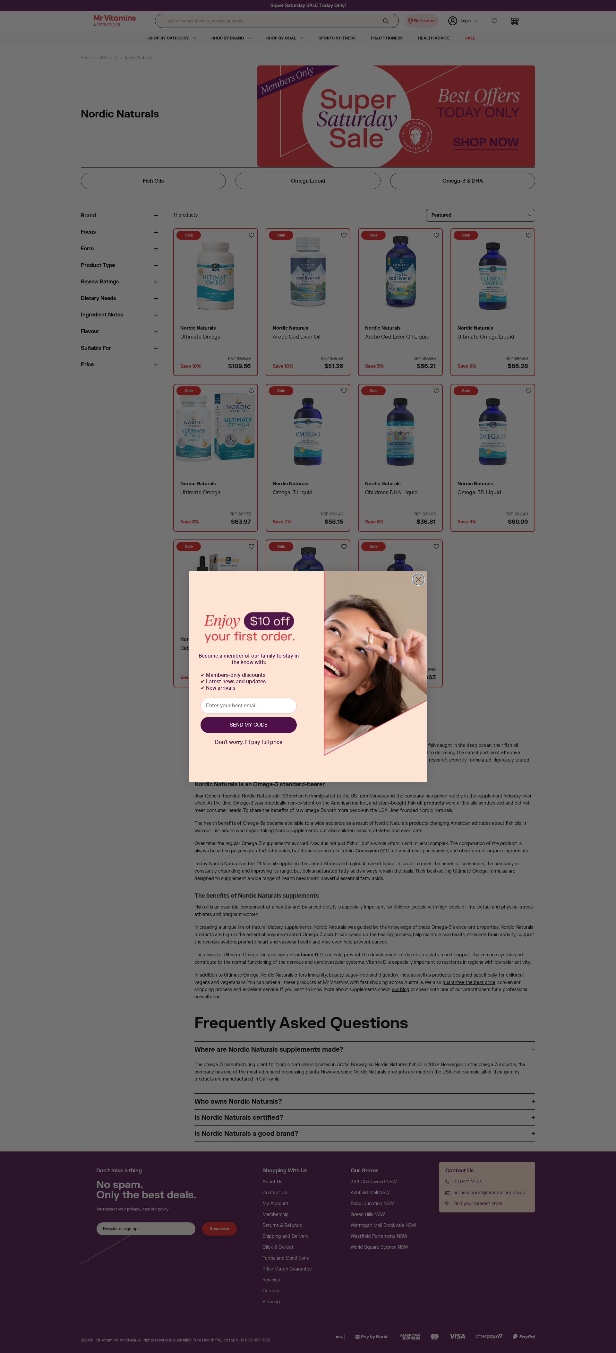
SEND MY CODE (249, 725)
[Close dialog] (418, 579)
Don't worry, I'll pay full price (248, 742)
